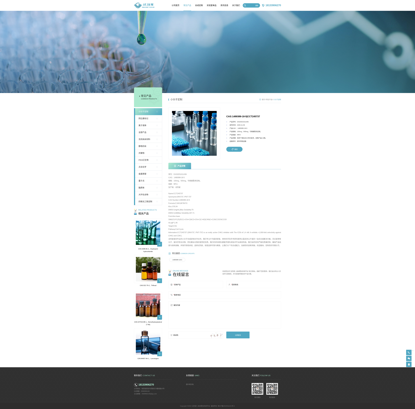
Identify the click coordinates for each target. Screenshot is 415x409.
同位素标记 (143, 118)
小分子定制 (143, 112)
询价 (236, 149)
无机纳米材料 (144, 139)
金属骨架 (142, 174)
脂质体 (141, 188)
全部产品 (142, 132)
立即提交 (238, 335)
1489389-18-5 (177, 260)
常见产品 (269, 99)
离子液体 (142, 125)
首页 (263, 99)
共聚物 (141, 153)
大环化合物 (143, 195)
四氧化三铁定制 (145, 201)
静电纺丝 (142, 146)
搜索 (256, 5)
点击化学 (142, 167)
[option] (194, 133)
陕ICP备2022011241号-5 (226, 406)
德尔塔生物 (190, 384)
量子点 (141, 181)
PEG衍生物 (143, 160)
